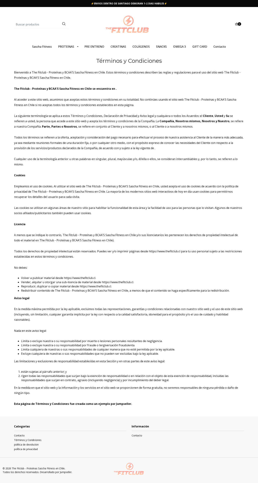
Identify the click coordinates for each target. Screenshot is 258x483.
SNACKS (161, 47)
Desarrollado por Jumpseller (56, 472)
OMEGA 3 (179, 47)
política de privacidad (26, 449)
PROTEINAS (66, 47)
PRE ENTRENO (94, 47)
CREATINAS (118, 47)
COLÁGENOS (141, 47)
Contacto (219, 47)
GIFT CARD (199, 47)
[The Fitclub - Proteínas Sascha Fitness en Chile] (129, 24)
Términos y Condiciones (27, 440)
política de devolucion (26, 444)
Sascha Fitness (42, 47)
